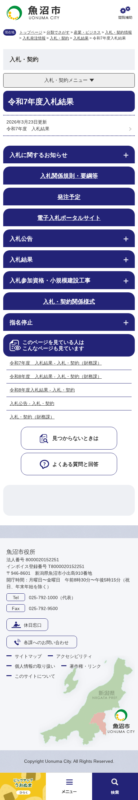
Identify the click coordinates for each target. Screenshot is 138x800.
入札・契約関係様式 (69, 301)
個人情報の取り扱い (35, 666)
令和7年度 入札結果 (27, 128)
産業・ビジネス (87, 32)
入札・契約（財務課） (32, 416)
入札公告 (21, 239)
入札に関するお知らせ (38, 155)
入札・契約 (59, 38)
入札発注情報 (34, 38)
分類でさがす (58, 32)
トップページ (30, 32)
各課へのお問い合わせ (46, 642)
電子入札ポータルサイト (69, 218)
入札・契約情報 (118, 32)
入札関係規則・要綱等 (69, 176)
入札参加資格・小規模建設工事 (50, 280)
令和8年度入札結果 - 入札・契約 (42, 389)
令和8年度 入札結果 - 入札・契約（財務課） (56, 376)
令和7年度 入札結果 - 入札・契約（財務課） (56, 363)
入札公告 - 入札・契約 (32, 403)
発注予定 (69, 197)
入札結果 (81, 38)
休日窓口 (33, 625)
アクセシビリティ (74, 656)
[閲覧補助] (125, 12)
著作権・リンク (85, 666)
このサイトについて (35, 676)
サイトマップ (28, 656)
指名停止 (21, 322)
